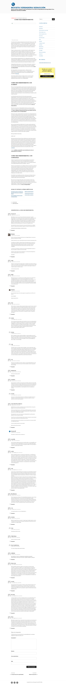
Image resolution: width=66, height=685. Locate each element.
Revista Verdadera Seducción (28, 8)
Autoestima (41, 28)
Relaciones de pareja (42, 52)
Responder (13, 230)
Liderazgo (40, 44)
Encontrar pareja (41, 37)
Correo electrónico (14, 656)
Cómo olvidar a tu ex (42, 32)
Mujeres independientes (29, 191)
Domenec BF (13, 431)
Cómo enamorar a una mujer (43, 30)
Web (12, 661)
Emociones (41, 35)
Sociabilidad (41, 55)
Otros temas (41, 48)
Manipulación (41, 46)
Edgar (12, 274)
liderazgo (17, 73)
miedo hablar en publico (29, 194)
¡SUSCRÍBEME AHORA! (47, 76)
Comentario (13, 637)
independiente (15, 203)
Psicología (40, 50)
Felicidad (40, 41)
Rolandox (13, 234)
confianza (13, 147)
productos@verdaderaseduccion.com (45, 62)
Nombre (12, 651)
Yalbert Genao (13, 536)
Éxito (40, 39)
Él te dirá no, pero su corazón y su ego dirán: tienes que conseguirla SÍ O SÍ (17, 192)
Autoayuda (15, 202)
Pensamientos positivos (29, 193)
